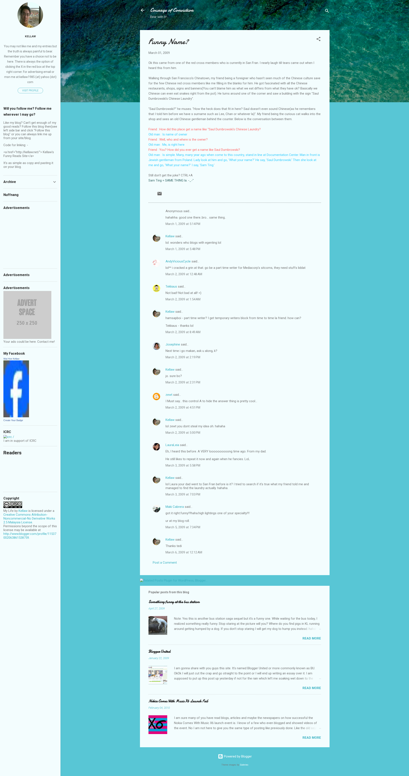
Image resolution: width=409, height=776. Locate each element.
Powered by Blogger (237, 756)
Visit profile (30, 90)
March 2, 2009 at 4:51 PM (183, 407)
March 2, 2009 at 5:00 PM (183, 433)
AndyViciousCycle (178, 261)
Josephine (173, 344)
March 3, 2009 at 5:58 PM (183, 465)
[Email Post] (159, 195)
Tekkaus (171, 286)
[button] (318, 39)
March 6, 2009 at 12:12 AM (184, 552)
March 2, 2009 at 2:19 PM (183, 357)
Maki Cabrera (175, 507)
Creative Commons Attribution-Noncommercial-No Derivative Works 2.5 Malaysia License (29, 518)
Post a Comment (165, 562)
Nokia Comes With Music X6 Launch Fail (178, 701)
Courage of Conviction (171, 10)
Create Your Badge (13, 420)
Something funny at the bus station (173, 602)
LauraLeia (172, 445)
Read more (311, 638)
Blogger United (159, 651)
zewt (169, 395)
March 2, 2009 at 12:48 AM (184, 274)
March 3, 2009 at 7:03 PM (183, 494)
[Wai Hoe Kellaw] (16, 416)
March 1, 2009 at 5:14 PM (183, 224)
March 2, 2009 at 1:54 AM (183, 299)
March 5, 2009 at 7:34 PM (183, 527)
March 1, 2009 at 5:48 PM (183, 249)
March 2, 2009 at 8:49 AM (183, 332)
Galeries (244, 764)
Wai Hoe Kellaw (11, 358)
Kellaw (170, 236)
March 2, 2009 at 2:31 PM (183, 382)
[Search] (327, 11)
